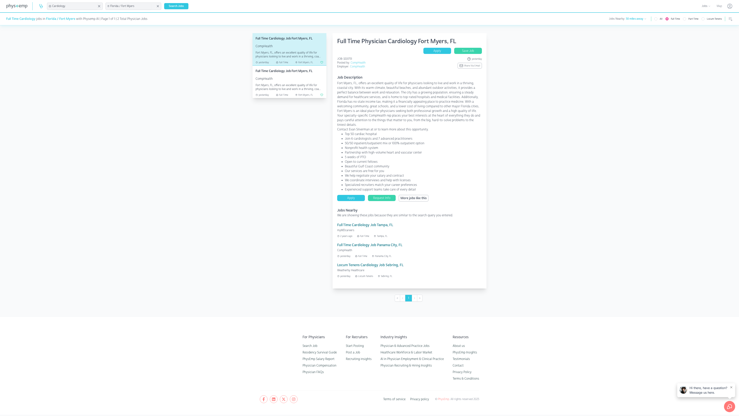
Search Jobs (176, 6)
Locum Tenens (714, 18)
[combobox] (74, 6)
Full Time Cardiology (20, 19)
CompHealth (358, 63)
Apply (437, 51)
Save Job (468, 51)
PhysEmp (443, 399)
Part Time (693, 18)
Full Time (675, 18)
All (661, 18)
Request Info (381, 198)
